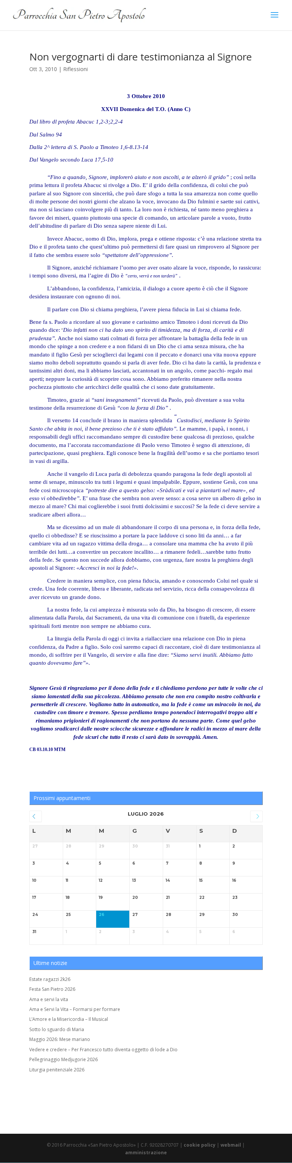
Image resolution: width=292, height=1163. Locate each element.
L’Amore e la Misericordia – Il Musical (68, 1019)
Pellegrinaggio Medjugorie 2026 (63, 1059)
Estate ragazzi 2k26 (49, 979)
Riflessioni (75, 69)
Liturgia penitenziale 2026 (56, 1069)
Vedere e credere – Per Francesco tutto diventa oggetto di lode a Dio (103, 1049)
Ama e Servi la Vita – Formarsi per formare (74, 1009)
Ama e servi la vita (48, 999)
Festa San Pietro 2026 (52, 989)
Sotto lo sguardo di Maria (56, 1029)
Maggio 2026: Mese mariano (59, 1039)
